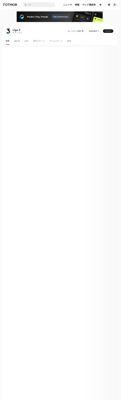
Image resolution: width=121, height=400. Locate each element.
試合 (26, 41)
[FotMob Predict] (60, 16)
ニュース (67, 5)
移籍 (69, 41)
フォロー (108, 31)
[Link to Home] (10, 5)
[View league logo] (8, 31)
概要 (8, 41)
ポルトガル (17, 33)
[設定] (100, 5)
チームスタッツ (56, 41)
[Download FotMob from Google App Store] (115, 5)
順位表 (17, 41)
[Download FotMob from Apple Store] (109, 5)
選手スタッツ (39, 41)
